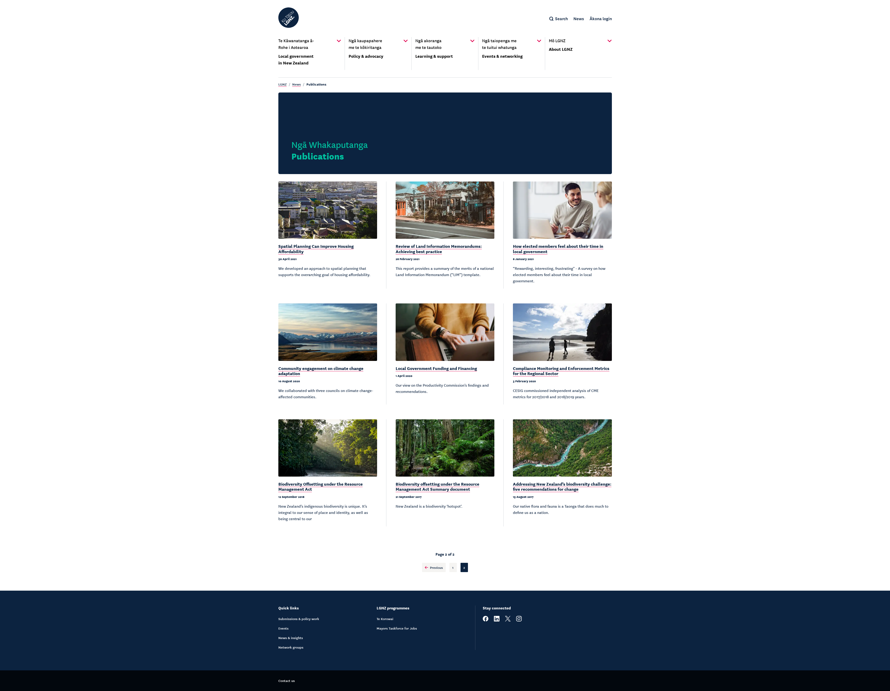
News (296, 84)
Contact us (286, 680)
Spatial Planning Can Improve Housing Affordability (316, 248)
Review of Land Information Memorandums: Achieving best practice (439, 248)
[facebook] (485, 620)
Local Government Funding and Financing (436, 368)
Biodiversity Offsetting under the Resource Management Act (320, 486)
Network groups (290, 647)
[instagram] (519, 620)
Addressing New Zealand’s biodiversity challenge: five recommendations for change (562, 486)
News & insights (290, 637)
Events (283, 628)
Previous (436, 567)
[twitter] (508, 620)
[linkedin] (496, 620)
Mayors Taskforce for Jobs (397, 628)
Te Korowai (385, 618)
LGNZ (282, 84)
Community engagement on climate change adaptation (320, 371)
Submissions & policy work (298, 618)
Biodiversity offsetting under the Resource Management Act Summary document (437, 486)
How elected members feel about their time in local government (558, 248)
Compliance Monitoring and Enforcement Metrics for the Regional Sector (561, 371)
